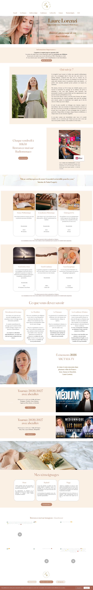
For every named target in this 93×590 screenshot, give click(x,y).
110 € (69, 230)
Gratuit (69, 285)
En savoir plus (24, 226)
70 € (24, 285)
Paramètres (79, 588)
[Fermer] (91, 588)
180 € (46, 285)
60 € (46, 230)
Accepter (87, 588)
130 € (24, 230)
